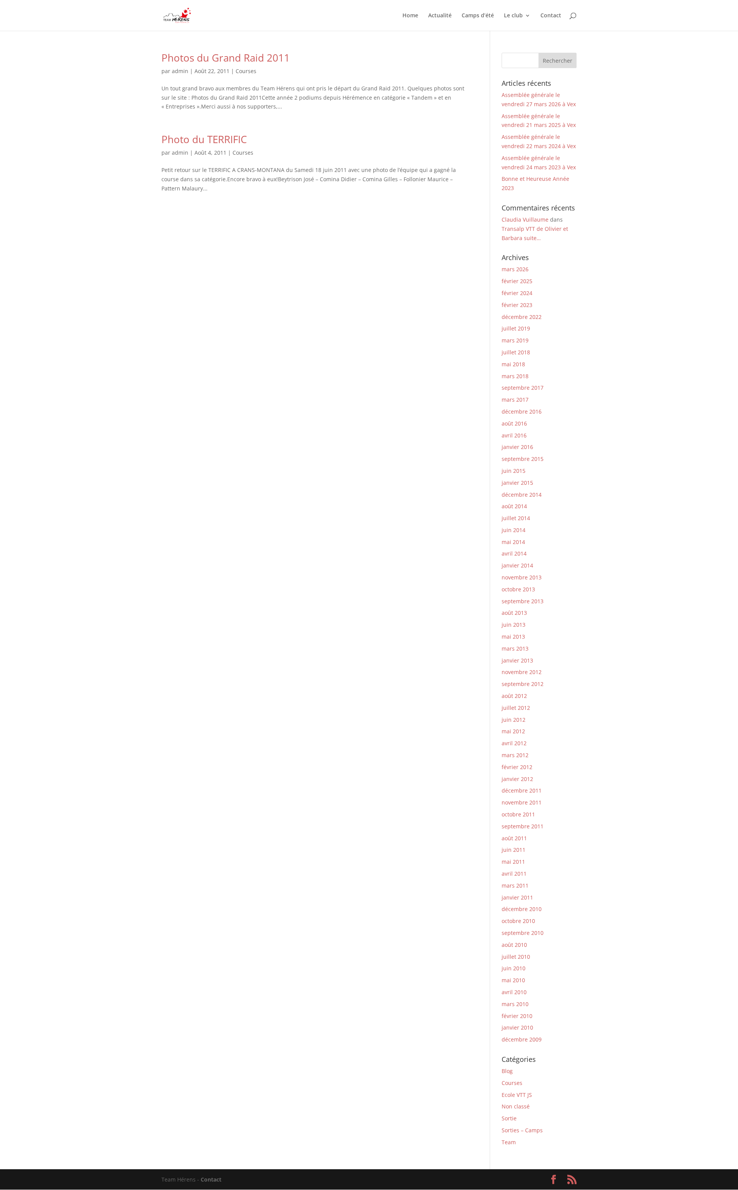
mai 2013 (513, 636)
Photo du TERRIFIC (204, 139)
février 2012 (517, 767)
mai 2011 (513, 861)
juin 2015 (513, 470)
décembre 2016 (522, 411)
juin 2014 (513, 530)
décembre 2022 (522, 316)
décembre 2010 (522, 909)
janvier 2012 (517, 779)
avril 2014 (514, 553)
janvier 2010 (517, 1027)
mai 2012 (513, 731)
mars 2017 (515, 399)
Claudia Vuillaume (525, 219)
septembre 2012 (523, 684)
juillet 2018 (516, 352)
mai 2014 (513, 542)
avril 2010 (514, 992)
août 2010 (514, 944)
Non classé (516, 1106)
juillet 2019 (516, 328)
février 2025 (517, 281)
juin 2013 (513, 624)
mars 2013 (515, 648)
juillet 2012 (516, 707)
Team (509, 1142)
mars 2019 (515, 340)
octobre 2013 (518, 589)
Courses (246, 71)
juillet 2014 (516, 518)
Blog (507, 1071)
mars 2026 (515, 269)
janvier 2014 (517, 565)
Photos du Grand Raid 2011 (225, 58)
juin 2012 (513, 719)
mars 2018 (515, 376)
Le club (513, 16)
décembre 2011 (522, 790)
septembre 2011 (523, 826)
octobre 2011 (518, 814)
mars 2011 (515, 885)
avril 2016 (514, 435)
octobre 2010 (518, 921)
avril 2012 (514, 743)
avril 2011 (514, 873)
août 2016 (514, 423)
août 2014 (514, 506)
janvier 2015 (517, 482)
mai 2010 (513, 980)
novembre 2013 (522, 577)
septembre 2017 (523, 387)
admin (180, 71)
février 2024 (517, 293)
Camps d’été (478, 16)
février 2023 (517, 305)
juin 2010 (513, 968)
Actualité (440, 16)
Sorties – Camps (522, 1130)
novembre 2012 (522, 672)
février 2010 (517, 1016)
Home (410, 16)
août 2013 (514, 612)
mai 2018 (513, 364)
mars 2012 (515, 755)
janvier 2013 (517, 660)
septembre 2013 (523, 601)
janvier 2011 (517, 897)
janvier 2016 (517, 447)
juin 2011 (513, 849)
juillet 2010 (516, 956)
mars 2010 (515, 1004)
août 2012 (514, 695)
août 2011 (514, 838)
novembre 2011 (522, 802)
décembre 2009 (522, 1039)
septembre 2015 (523, 458)
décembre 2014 (522, 494)
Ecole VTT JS (517, 1094)
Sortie (509, 1118)
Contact (550, 16)
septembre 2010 (523, 932)
